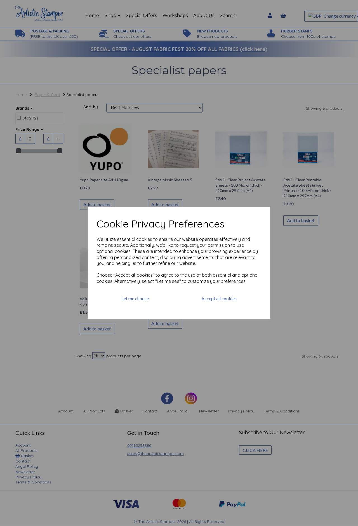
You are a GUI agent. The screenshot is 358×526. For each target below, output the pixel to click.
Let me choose (135, 298)
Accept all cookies (219, 298)
